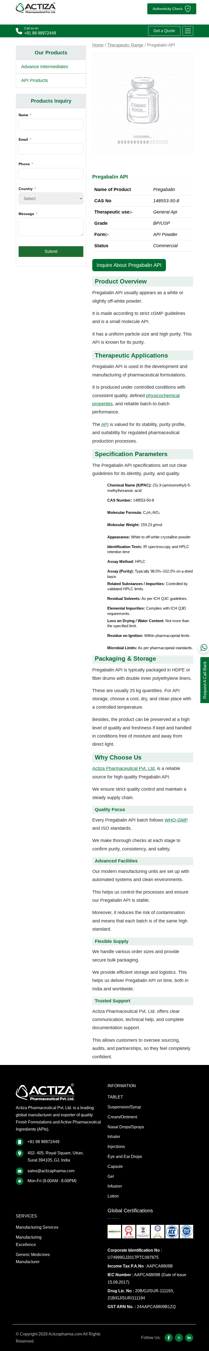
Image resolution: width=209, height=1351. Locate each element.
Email (23, 139)
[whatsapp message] (204, 647)
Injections (116, 1146)
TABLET (115, 1097)
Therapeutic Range (125, 45)
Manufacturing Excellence (29, 1241)
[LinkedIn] (189, 1338)
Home (97, 45)
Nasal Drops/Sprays (126, 1127)
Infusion (115, 1186)
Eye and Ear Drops (125, 1156)
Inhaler (114, 1136)
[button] (187, 31)
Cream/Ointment (122, 1117)
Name (23, 115)
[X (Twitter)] (179, 1338)
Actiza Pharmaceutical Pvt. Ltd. (124, 768)
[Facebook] (169, 1338)
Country (26, 189)
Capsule (115, 1166)
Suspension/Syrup (124, 1107)
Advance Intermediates (44, 66)
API (105, 424)
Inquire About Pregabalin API (129, 265)
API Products (34, 80)
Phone (24, 164)
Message (26, 214)
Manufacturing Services (37, 1227)
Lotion (113, 1196)
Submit (51, 251)
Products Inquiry (51, 101)
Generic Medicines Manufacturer (33, 1258)
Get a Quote (164, 31)
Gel (111, 1176)
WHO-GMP (176, 820)
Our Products (51, 52)
